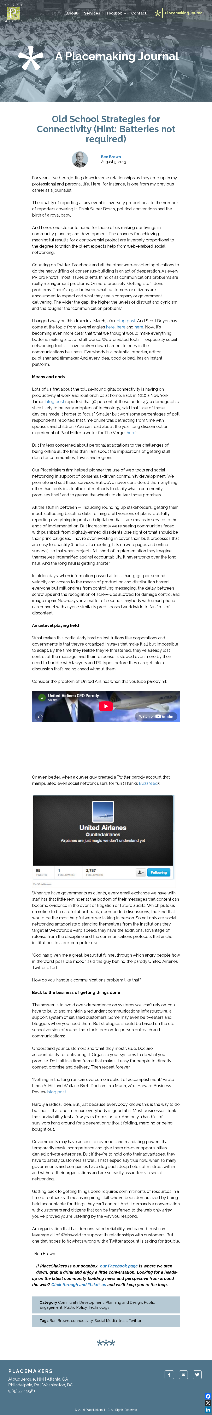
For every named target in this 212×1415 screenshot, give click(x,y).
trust (123, 1320)
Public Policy (75, 1307)
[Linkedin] (208, 1410)
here (110, 327)
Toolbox (114, 13)
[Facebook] (208, 1396)
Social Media (106, 1320)
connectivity (82, 1320)
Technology (98, 1307)
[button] (125, 13)
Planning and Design (124, 1302)
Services (92, 13)
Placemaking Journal (184, 13)
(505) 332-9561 (21, 1390)
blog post (126, 320)
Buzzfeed (148, 783)
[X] (208, 1403)
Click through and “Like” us (78, 1284)
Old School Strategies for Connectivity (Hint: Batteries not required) (106, 129)
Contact (139, 13)
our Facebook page (119, 1266)
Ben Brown (111, 157)
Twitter (135, 1320)
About (72, 13)
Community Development (81, 1302)
